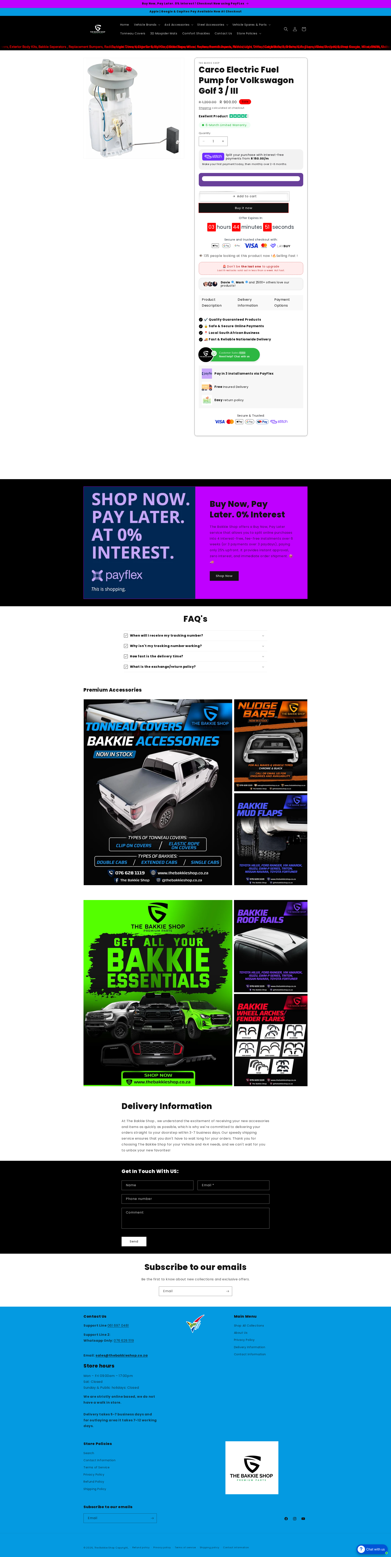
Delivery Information (249, 1347)
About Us (241, 1333)
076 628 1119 (124, 1340)
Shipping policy (209, 1547)
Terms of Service (96, 1467)
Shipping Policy (94, 1489)
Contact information (236, 1547)
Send (134, 1241)
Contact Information (250, 1354)
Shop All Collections (249, 1326)
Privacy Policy (244, 1340)
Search (88, 1453)
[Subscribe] (227, 1291)
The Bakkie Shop (104, 1547)
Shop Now (224, 576)
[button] (147, 24)
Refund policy (141, 1547)
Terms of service (185, 1547)
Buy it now (243, 208)
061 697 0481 (118, 1325)
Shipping (205, 108)
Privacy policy (162, 1547)
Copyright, (122, 1547)
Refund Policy (93, 1482)
